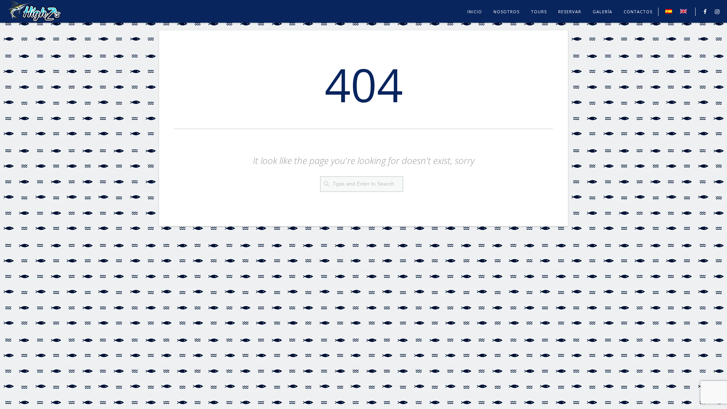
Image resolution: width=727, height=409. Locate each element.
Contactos (638, 11)
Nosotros (506, 11)
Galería (602, 11)
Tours (539, 11)
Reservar (569, 11)
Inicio (474, 11)
